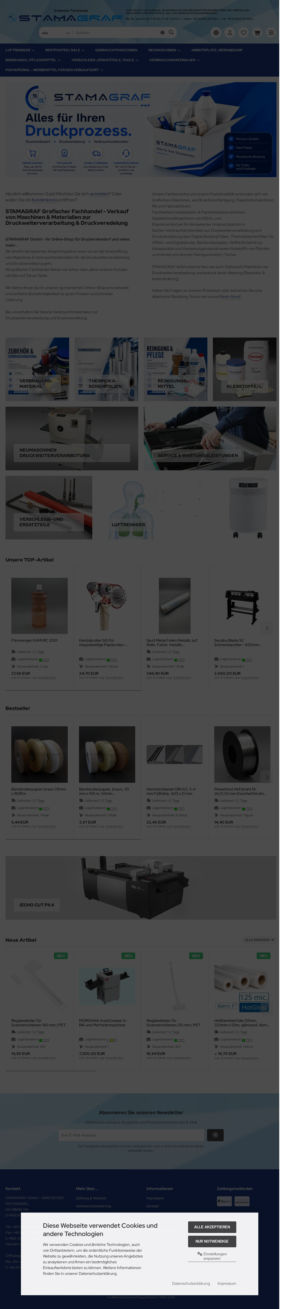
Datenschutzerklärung (191, 1283)
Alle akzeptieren (212, 1227)
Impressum (227, 1283)
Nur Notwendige (212, 1241)
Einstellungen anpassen (214, 1256)
